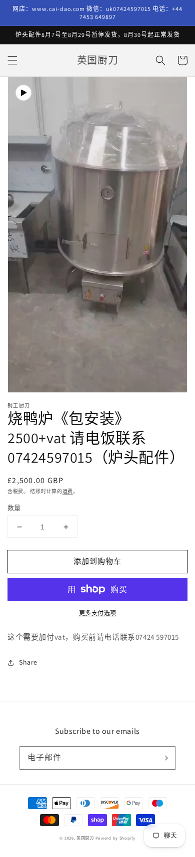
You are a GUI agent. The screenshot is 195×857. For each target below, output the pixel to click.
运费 (67, 491)
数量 (14, 508)
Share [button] (28, 662)
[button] (13, 60)
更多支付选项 (97, 613)
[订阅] (164, 758)
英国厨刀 (85, 838)
